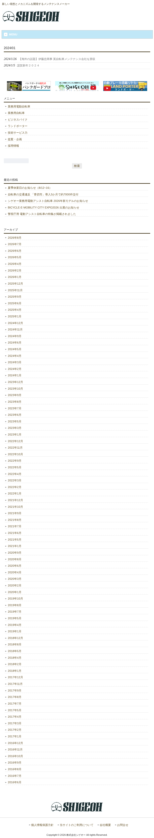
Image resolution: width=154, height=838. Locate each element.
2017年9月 (14, 690)
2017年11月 (15, 683)
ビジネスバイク (17, 119)
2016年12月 (15, 743)
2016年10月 (15, 756)
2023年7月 (14, 408)
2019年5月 (14, 618)
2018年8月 (14, 644)
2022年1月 (14, 493)
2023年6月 (14, 414)
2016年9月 (14, 762)
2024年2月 (14, 368)
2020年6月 (14, 565)
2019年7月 (14, 611)
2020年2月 (14, 585)
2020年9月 (14, 552)
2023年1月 (14, 434)
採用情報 (13, 145)
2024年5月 (14, 349)
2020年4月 (14, 572)
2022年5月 (14, 467)
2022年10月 (15, 454)
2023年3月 (14, 427)
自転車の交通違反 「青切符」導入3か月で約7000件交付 (43, 194)
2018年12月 (15, 638)
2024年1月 (14, 375)
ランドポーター (17, 126)
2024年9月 (14, 336)
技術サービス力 (17, 132)
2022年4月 (14, 474)
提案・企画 (15, 139)
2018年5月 (14, 651)
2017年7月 (14, 703)
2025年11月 (15, 290)
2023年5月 (14, 421)
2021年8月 (14, 519)
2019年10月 (15, 598)
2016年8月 (14, 769)
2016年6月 (14, 782)
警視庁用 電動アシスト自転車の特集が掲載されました (42, 214)
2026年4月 (14, 263)
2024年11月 (15, 329)
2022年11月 (15, 447)
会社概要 (105, 825)
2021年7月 (14, 526)
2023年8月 (14, 401)
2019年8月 (14, 605)
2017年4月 (14, 716)
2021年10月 (15, 506)
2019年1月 (14, 631)
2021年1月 (14, 546)
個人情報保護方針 (42, 825)
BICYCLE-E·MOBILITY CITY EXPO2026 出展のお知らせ (43, 207)
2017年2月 (14, 729)
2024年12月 (15, 323)
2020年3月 (14, 578)
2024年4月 (14, 355)
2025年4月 (14, 309)
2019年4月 (14, 624)
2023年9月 (14, 395)
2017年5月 (14, 710)
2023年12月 (15, 382)
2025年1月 (14, 316)
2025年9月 (14, 296)
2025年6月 (14, 303)
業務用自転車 (16, 113)
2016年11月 (15, 749)
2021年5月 (14, 539)
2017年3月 (14, 723)
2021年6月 (14, 533)
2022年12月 (15, 441)
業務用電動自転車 (19, 106)
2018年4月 (14, 657)
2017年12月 (15, 677)
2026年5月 (14, 257)
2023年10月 (15, 388)
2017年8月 (14, 697)
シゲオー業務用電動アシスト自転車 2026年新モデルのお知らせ (48, 200)
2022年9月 (14, 460)
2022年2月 (14, 487)
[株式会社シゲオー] (31, 20)
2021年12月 (15, 500)
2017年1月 (14, 736)
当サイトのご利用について (76, 825)
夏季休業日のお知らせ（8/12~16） (30, 187)
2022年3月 (14, 480)
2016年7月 (14, 775)
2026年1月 (14, 277)
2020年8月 (14, 559)
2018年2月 (14, 664)
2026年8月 (14, 237)
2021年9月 (14, 513)
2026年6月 (14, 250)
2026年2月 (14, 270)
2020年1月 (14, 592)
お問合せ (122, 825)
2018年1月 (14, 670)
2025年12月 (15, 283)
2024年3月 (14, 362)
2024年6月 (14, 342)
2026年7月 (14, 244)
